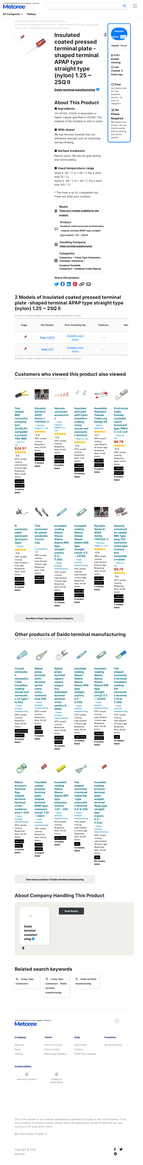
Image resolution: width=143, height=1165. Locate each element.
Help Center (80, 1044)
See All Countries (113, 1044)
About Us (19, 1044)
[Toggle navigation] (135, 5)
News (18, 1049)
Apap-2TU (47, 349)
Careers (19, 1053)
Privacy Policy (52, 1049)
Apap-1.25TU (47, 337)
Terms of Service (53, 1044)
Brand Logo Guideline (56, 1053)
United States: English (31, 1133)
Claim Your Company (85, 1053)
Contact (78, 1049)
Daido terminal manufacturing (75, 90)
